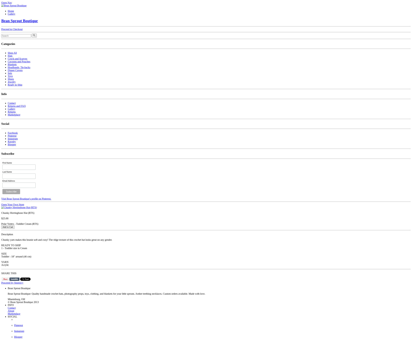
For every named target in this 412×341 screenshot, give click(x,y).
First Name (7, 163)
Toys (10, 76)
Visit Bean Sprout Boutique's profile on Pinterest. (26, 198)
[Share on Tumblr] (14, 279)
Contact (12, 103)
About (11, 310)
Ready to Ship (15, 84)
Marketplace (14, 114)
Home (11, 11)
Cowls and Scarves (17, 58)
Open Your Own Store (12, 204)
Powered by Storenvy (12, 282)
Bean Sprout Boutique (19, 21)
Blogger (12, 144)
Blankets (12, 64)
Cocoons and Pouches (19, 61)
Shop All (12, 53)
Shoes (11, 79)
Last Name (7, 172)
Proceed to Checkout (12, 29)
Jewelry (12, 82)
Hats (10, 55)
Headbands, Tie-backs (19, 67)
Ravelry (12, 141)
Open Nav (6, 2)
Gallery (11, 14)
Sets (10, 73)
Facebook (13, 133)
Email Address (8, 181)
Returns (12, 111)
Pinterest (12, 135)
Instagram (13, 138)
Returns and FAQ (17, 106)
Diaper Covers (15, 70)
